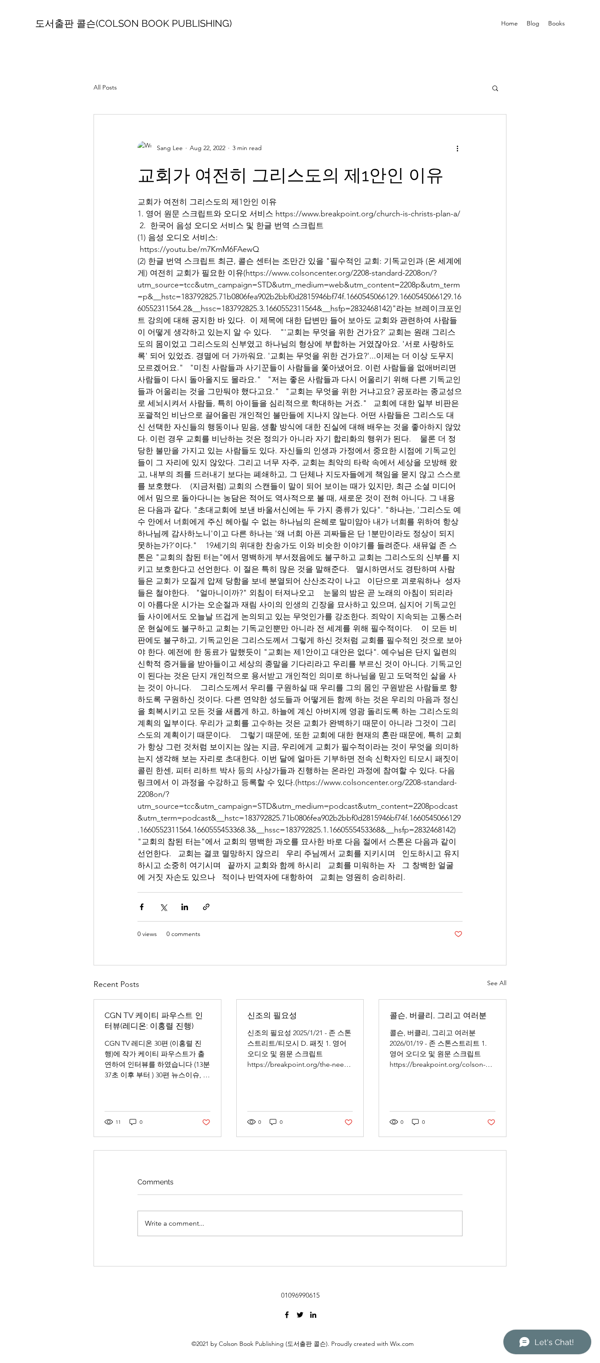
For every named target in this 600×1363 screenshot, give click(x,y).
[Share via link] (206, 907)
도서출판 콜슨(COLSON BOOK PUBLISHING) (133, 23)
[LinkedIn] (313, 1314)
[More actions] (457, 148)
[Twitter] (300, 1314)
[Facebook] (286, 1314)
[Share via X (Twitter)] (163, 907)
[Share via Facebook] (141, 907)
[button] (495, 87)
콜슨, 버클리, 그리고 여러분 (438, 1015)
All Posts (105, 87)
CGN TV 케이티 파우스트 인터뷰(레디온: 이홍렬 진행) (154, 1020)
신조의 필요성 (272, 1015)
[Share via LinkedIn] (185, 907)
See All (496, 983)
